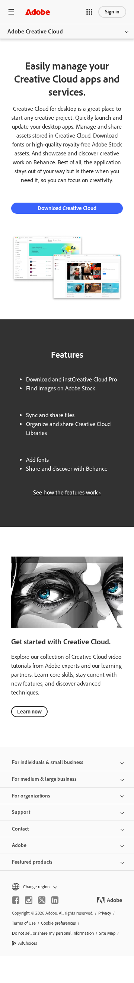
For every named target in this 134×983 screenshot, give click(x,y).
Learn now (29, 711)
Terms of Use (24, 923)
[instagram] (28, 900)
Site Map (107, 933)
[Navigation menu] (11, 11)
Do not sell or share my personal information (53, 933)
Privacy (104, 913)
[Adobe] (37, 11)
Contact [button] (20, 829)
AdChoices (27, 943)
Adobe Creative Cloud (35, 31)
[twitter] (41, 900)
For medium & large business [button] (44, 779)
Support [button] (21, 812)
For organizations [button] (31, 796)
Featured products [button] (32, 862)
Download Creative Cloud (67, 208)
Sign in (112, 12)
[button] (89, 12)
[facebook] (15, 900)
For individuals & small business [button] (47, 762)
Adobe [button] (19, 845)
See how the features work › (67, 492)
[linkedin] (54, 900)
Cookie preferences (58, 923)
